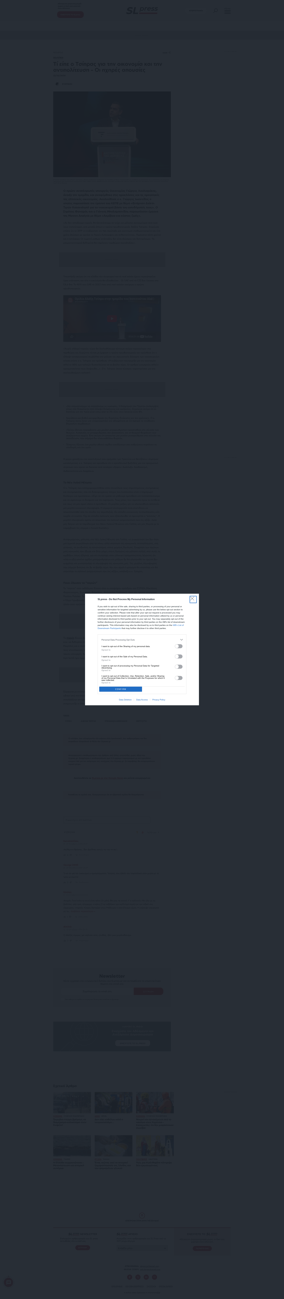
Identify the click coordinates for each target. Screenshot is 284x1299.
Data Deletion (125, 699)
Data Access (142, 699)
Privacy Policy (158, 699)
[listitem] (142, 639)
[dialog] (142, 649)
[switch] (179, 646)
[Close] (193, 599)
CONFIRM (120, 689)
